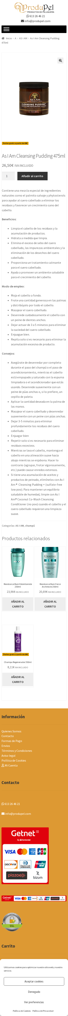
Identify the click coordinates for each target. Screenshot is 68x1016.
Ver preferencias (34, 1002)
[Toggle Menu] (6, 29)
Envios (6, 746)
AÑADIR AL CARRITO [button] (18, 604)
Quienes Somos (11, 731)
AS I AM (23, 38)
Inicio (9, 38)
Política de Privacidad (42, 1010)
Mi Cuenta (11, 765)
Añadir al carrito (32, 176)
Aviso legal (8, 755)
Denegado (34, 992)
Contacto (8, 736)
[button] (60, 61)
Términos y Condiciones (17, 751)
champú (30, 525)
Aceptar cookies (34, 981)
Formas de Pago (12, 741)
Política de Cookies (22, 1010)
